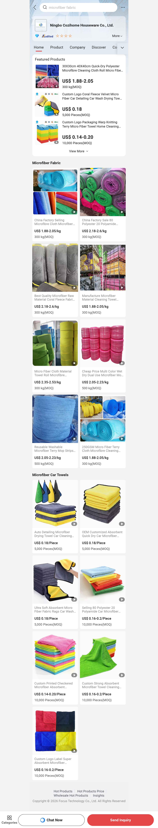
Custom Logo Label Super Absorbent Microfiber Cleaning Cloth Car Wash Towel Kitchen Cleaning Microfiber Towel (52, 760)
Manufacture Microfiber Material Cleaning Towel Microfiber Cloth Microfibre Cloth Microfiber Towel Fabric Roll (101, 297)
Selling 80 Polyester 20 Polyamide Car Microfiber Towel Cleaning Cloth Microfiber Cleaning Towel (100, 609)
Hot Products (63, 791)
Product (56, 47)
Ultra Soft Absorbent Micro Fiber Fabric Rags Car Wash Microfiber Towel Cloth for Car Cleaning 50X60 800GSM (54, 609)
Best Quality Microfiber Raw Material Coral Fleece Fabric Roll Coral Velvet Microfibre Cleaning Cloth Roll (54, 297)
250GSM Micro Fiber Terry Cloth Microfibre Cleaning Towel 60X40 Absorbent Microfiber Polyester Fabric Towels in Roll (101, 449)
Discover (99, 47)
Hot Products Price (90, 791)
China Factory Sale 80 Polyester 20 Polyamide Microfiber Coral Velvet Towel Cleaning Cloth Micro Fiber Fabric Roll (101, 222)
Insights (98, 795)
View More (76, 151)
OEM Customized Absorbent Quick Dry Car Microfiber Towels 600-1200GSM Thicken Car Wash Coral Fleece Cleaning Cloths (102, 534)
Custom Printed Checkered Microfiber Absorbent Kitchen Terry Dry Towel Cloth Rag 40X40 (53, 685)
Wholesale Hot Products (71, 795)
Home (39, 47)
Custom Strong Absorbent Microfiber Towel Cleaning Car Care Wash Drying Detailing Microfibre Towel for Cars (100, 685)
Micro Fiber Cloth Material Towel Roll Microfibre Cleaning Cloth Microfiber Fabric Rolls (53, 373)
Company (77, 47)
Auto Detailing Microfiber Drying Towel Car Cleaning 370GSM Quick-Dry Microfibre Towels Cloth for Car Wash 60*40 (53, 534)
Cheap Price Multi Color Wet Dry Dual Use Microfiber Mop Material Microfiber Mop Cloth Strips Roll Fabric (102, 373)
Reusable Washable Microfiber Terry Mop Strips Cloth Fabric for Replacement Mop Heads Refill (55, 449)
